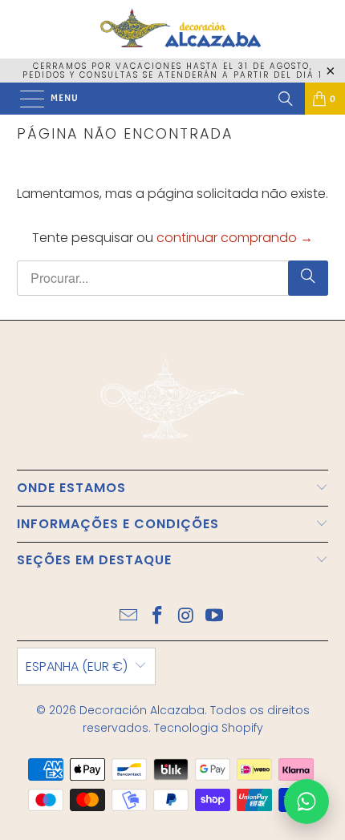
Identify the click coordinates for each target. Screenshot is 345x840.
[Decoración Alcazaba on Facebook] (157, 617)
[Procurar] (285, 99)
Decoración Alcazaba (142, 710)
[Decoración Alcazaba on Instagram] (186, 617)
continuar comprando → (234, 237)
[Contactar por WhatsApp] (306, 801)
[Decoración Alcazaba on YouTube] (215, 617)
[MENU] (24, 99)
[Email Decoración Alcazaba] (129, 617)
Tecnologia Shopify (208, 728)
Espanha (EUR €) (77, 666)
